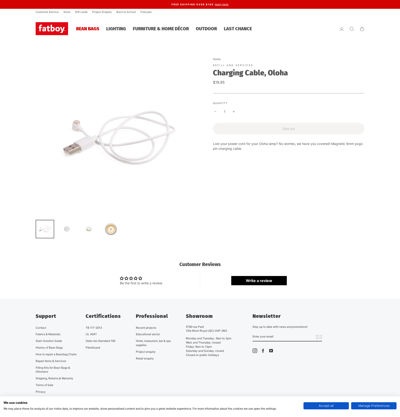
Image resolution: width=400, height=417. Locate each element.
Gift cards (81, 12)
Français (146, 12)
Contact (41, 327)
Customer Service (47, 12)
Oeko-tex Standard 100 (100, 341)
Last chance (238, 28)
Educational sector (148, 334)
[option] (200, 4)
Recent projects (146, 327)
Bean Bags (87, 28)
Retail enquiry (145, 358)
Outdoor (206, 28)
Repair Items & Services (51, 361)
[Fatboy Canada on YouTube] (271, 350)
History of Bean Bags (49, 347)
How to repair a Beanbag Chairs (56, 354)
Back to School (126, 12)
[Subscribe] (319, 337)
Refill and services (233, 65)
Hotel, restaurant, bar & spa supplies (153, 343)
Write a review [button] (259, 280)
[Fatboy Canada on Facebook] (263, 350)
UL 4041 (91, 334)
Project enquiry (146, 351)
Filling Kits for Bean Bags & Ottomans (53, 370)
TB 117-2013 (94, 327)
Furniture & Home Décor (161, 28)
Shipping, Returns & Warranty (54, 378)
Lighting (116, 28)
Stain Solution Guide (49, 341)
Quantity (220, 103)
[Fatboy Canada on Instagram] (255, 350)
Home (217, 59)
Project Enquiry (102, 12)
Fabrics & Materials (48, 334)
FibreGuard (93, 347)
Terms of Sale (44, 385)
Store (66, 12)
